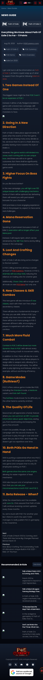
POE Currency (30, 49)
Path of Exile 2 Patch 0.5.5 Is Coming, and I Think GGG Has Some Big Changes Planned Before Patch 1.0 (20, 538)
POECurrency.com (31, 43)
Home (3, 8)
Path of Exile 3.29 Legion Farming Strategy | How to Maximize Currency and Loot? (30, 590)
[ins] (33, 664)
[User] (35, 3)
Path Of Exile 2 (12, 49)
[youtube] (10, 664)
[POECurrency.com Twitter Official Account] (16, 664)
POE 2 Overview (28, 55)
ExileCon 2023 (12, 60)
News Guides (12, 8)
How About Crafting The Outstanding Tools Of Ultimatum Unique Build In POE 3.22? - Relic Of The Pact (21, 549)
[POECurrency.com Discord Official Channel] (21, 664)
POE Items (10, 55)
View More (37, 564)
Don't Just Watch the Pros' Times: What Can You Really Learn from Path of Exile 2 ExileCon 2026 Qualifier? (30, 626)
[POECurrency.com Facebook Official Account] (27, 664)
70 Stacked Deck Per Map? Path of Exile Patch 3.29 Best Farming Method (31, 608)
